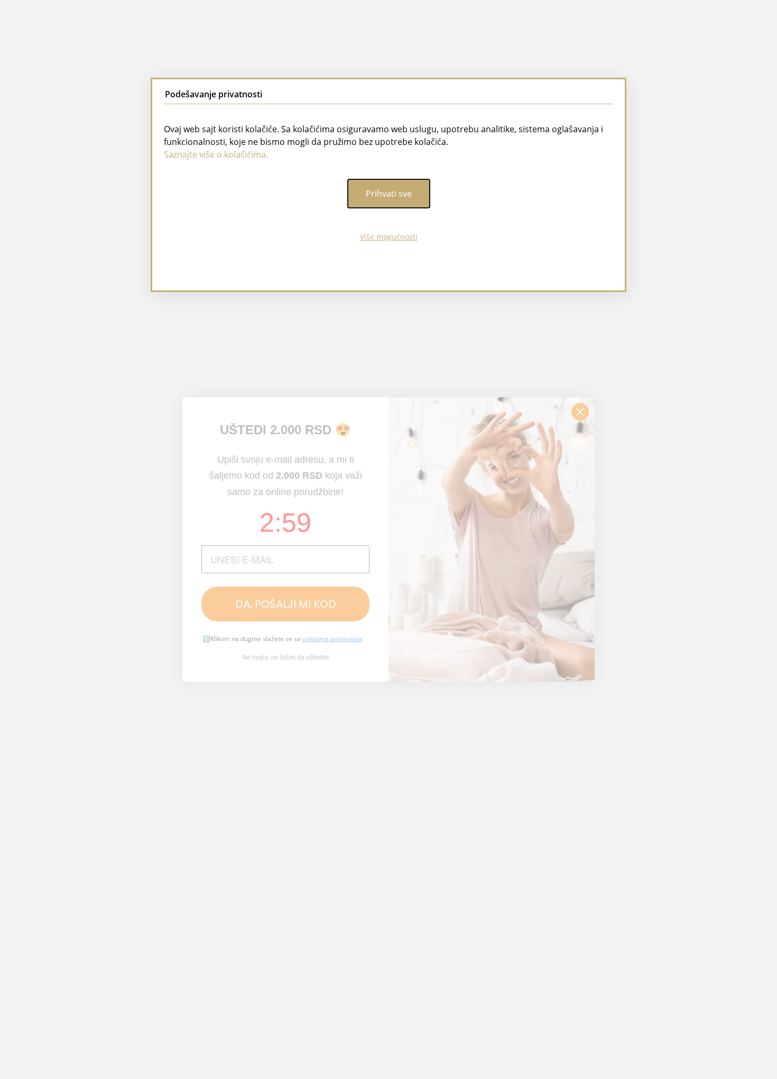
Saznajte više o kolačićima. (216, 154)
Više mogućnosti (389, 237)
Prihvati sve (389, 193)
